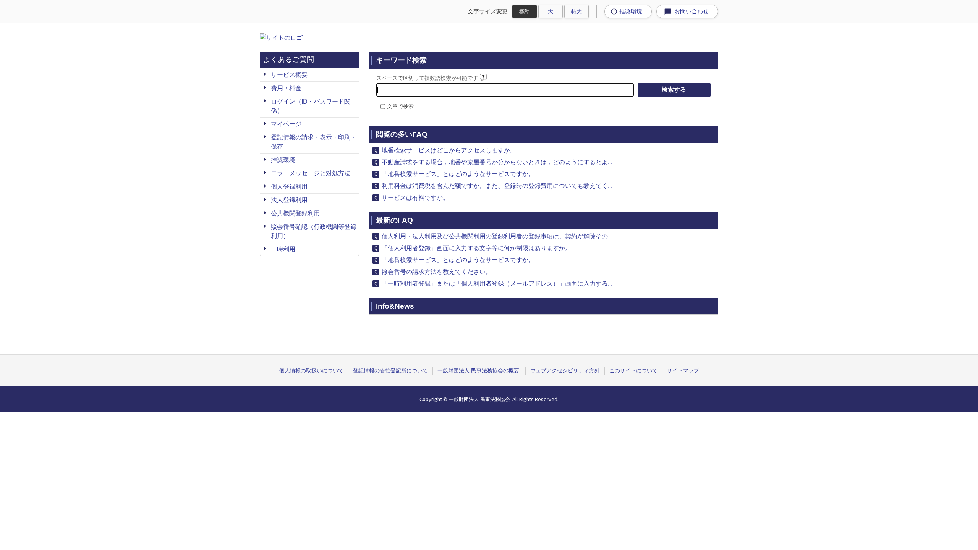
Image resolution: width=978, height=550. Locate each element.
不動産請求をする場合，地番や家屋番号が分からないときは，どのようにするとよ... (497, 162)
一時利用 (283, 249)
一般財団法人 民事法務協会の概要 (479, 370)
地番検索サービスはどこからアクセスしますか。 (449, 150)
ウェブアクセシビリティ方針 (565, 370)
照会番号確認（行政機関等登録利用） (313, 231)
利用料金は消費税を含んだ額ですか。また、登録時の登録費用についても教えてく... (497, 186)
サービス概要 (289, 74)
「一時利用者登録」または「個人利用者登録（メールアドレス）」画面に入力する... (497, 283)
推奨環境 (283, 160)
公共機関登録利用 (295, 213)
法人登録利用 (289, 200)
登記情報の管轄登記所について (390, 370)
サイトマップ (683, 370)
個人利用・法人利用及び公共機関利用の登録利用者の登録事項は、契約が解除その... (497, 236)
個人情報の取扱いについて (311, 370)
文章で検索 (400, 106)
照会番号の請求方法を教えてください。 (437, 272)
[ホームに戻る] (281, 37)
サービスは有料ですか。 (415, 197)
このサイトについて (633, 370)
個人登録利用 (289, 186)
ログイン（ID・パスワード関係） (310, 106)
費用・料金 (286, 88)
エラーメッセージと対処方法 (310, 173)
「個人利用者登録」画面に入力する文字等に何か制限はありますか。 (476, 248)
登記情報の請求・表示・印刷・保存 (313, 142)
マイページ (286, 124)
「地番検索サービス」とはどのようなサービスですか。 (458, 174)
